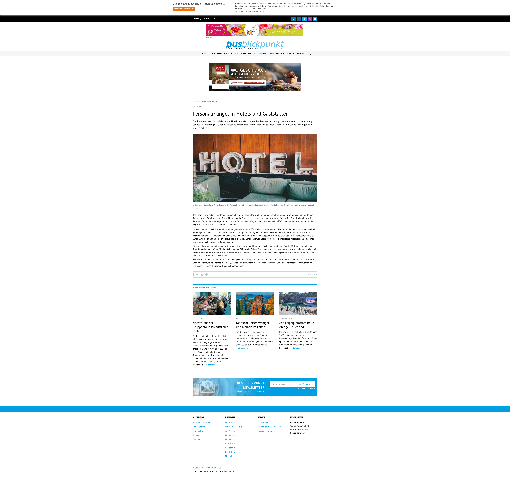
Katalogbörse (199, 426)
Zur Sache (229, 435)
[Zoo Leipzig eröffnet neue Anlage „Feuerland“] (298, 303)
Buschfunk (230, 422)
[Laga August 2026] (254, 30)
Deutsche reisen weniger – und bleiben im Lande (254, 325)
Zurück (313, 274)
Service (290, 53)
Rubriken (217, 53)
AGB (219, 467)
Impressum (198, 467)
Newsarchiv (198, 431)
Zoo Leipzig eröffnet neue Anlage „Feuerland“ (296, 325)
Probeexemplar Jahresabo (269, 426)
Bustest (228, 439)
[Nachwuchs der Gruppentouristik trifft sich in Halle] (212, 303)
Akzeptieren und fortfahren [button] (183, 8)
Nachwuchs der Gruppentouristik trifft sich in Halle (210, 327)
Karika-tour (230, 443)
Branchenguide (276, 53)
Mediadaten (263, 422)
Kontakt (301, 53)
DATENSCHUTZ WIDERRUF (306, 388)
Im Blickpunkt (231, 452)
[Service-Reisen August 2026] (255, 77)
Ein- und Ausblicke (233, 426)
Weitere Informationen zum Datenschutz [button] (250, 11)
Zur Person (230, 431)
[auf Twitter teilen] (197, 274)
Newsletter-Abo (265, 431)
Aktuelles (204, 53)
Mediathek (230, 456)
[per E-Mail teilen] (201, 274)
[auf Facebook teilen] (194, 274)
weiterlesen (209, 364)
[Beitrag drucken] (206, 274)
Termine (262, 53)
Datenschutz (210, 467)
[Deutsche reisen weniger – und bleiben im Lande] (255, 303)
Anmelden (305, 383)
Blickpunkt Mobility (245, 53)
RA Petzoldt (230, 447)
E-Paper (228, 53)
